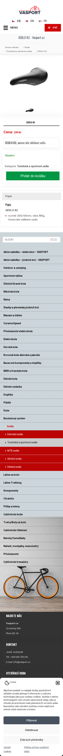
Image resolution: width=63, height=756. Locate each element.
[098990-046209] (31, 110)
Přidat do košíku (32, 176)
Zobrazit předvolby (31, 739)
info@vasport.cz (21, 662)
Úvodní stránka (12, 47)
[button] (57, 683)
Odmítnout (31, 730)
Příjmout (31, 720)
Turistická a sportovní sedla (19, 51)
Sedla (27, 47)
